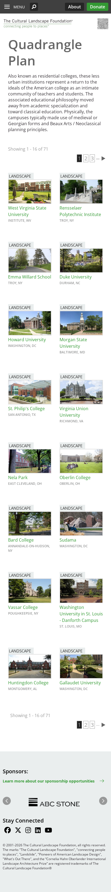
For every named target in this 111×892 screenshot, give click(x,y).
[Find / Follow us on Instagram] (28, 831)
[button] (34, 7)
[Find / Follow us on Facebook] (7, 831)
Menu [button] (19, 6)
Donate (97, 7)
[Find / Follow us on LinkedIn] (38, 831)
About (74, 7)
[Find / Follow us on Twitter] (18, 831)
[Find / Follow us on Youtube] (48, 831)
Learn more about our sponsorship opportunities (49, 781)
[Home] (38, 24)
